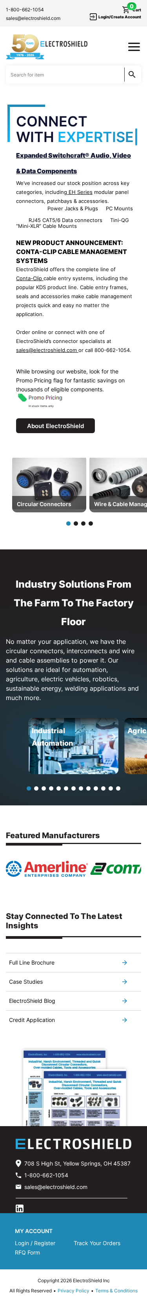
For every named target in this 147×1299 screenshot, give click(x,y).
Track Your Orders (97, 1243)
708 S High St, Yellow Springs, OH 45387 (77, 1163)
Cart (135, 9)
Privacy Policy (73, 1290)
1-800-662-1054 (25, 10)
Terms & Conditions (116, 1290)
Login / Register (35, 1243)
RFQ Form (27, 1252)
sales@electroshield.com (33, 18)
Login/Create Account (119, 17)
